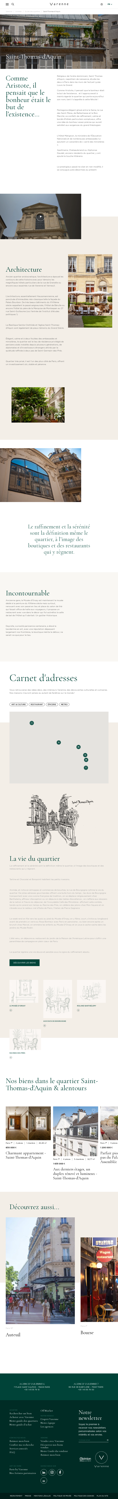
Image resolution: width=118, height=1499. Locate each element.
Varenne (9, 11)
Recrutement (16, 1496)
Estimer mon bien (19, 1441)
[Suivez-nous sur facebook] (60, 1472)
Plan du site (102, 1496)
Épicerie (52, 704)
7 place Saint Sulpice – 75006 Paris (32, 1387)
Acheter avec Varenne (21, 1417)
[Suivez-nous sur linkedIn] (44, 1472)
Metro (64, 704)
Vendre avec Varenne (52, 1441)
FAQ (12, 1452)
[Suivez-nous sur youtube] (44, 1480)
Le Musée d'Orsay (17, 1006)
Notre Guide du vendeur (54, 1451)
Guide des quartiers (32, 11)
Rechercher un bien (20, 1413)
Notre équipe (48, 1422)
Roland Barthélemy (86, 1006)
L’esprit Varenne (50, 1419)
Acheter (18, 11)
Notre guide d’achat (20, 1424)
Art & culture (18, 704)
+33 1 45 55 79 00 (86, 1390)
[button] (31, 723)
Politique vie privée (62, 1496)
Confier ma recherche (21, 1444)
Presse (28, 1496)
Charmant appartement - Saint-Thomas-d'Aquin (26, 1155)
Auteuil (13, 1335)
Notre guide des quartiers (23, 1420)
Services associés (18, 1448)
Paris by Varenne (18, 1469)
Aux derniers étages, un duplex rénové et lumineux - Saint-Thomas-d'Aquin (75, 1173)
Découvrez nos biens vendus (52, 1446)
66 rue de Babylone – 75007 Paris (86, 1387)
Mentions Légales (42, 1496)
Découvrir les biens (24, 963)
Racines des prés (17, 1053)
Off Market (47, 1410)
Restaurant (37, 704)
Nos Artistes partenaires (22, 1473)
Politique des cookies (84, 1496)
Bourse (87, 1332)
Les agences (47, 1426)
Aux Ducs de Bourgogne (54, 1021)
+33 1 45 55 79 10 (32, 1390)
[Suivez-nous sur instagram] (52, 1472)
